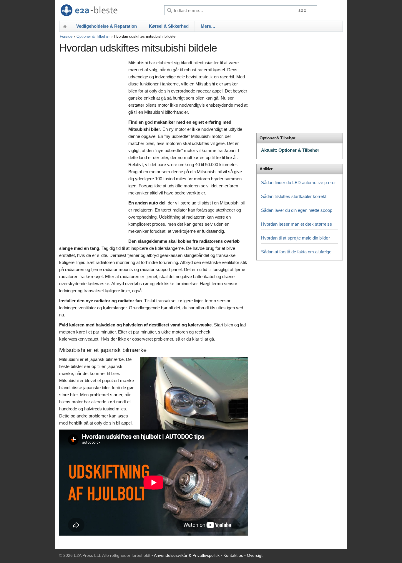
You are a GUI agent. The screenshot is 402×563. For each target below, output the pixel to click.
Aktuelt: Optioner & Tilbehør (290, 150)
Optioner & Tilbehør (93, 36)
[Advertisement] (92, 149)
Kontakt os (233, 555)
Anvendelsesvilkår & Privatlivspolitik (187, 555)
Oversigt (255, 555)
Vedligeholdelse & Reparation (106, 26)
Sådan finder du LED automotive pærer (298, 182)
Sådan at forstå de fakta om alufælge (296, 251)
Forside (66, 36)
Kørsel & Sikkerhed (169, 26)
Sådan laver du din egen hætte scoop (296, 210)
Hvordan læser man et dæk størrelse (296, 224)
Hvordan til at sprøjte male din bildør (295, 237)
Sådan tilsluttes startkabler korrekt (293, 196)
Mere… (208, 26)
